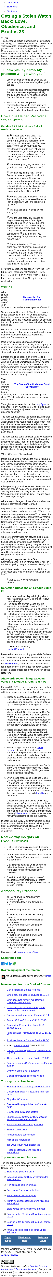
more (48, 976)
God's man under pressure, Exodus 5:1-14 (28, 1015)
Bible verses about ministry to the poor (26, 1209)
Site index (12, 11)
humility (40, 793)
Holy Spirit (40, 404)
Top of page (8, 1239)
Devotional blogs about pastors (22, 1112)
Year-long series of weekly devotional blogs (28, 1086)
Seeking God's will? (17, 1129)
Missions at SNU (24, 1239)
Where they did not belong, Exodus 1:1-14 (28, 995)
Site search (12, 6)
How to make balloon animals (21, 1185)
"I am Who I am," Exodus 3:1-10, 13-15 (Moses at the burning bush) (26, 1008)
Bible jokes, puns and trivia (20, 1171)
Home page (13, 2)
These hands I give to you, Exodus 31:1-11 (28, 1058)
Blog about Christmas (17, 1099)
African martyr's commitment (21, 1135)
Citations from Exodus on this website (25, 1076)
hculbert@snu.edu (16, 649)
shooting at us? (21, 1045)
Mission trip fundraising (18, 1140)
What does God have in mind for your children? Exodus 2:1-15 (25, 1001)
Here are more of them (28, 952)
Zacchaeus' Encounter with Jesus (23, 1190)
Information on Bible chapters (21, 1195)
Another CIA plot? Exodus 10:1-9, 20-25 (26, 1020)
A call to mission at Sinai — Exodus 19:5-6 (28, 1040)
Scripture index (43, 1239)
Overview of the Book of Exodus (23, 1071)
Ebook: (27, 1118)
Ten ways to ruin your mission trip (23, 1145)
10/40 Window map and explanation (25, 1124)
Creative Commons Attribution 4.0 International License (24, 1268)
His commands (22, 813)
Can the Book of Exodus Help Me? (24, 990)
